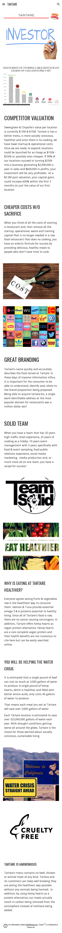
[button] (3, 4)
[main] (31, 117)
